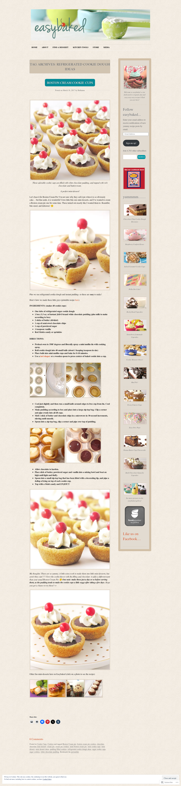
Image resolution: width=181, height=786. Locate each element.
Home (34, 47)
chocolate (100, 744)
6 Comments (36, 739)
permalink (75, 752)
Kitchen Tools (80, 47)
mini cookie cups (94, 746)
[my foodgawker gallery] (135, 525)
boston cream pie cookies (86, 744)
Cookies (51, 744)
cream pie (50, 746)
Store (96, 47)
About (45, 47)
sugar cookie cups (98, 749)
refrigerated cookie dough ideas (79, 749)
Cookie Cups (42, 744)
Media (106, 47)
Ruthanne (81, 90)
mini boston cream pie (78, 746)
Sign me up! (131, 143)
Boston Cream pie (69, 744)
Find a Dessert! (61, 47)
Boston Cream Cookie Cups (70, 82)
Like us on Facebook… (132, 536)
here (77, 300)
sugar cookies (35, 752)
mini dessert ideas (42, 749)
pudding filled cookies (58, 749)
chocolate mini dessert (38, 746)
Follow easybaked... (132, 112)
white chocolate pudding (50, 752)
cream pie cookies (62, 746)
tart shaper (45, 356)
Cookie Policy (47, 779)
